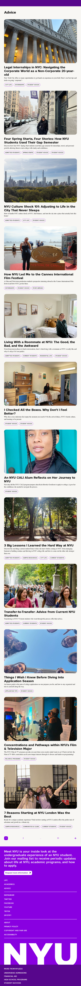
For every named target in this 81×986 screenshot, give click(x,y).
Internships (19, 85)
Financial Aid (10, 976)
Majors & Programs (12, 759)
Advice (7, 888)
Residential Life (46, 356)
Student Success (12, 983)
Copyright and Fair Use (15, 930)
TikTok (7, 911)
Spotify (7, 915)
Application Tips (11, 691)
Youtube (8, 907)
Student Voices (33, 85)
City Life (8, 85)
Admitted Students (12, 152)
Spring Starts (28, 152)
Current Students (30, 356)
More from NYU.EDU (13, 969)
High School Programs (15, 980)
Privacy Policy (11, 926)
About (7, 922)
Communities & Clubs (31, 827)
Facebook (9, 903)
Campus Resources (30, 558)
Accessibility (10, 935)
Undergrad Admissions (15, 973)
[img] (40, 41)
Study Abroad (38, 288)
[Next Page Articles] (75, 838)
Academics (9, 884)
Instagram (9, 895)
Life (6, 880)
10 (58, 838)
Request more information (16, 873)
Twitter (8, 899)
